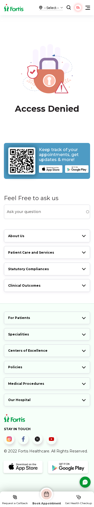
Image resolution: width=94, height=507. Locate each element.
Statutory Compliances (28, 269)
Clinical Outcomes (24, 285)
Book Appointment (46, 503)
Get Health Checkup (78, 503)
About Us (16, 236)
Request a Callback (15, 503)
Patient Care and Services (31, 252)
